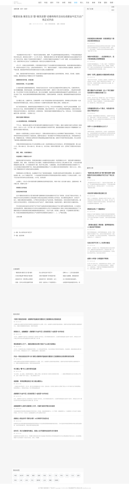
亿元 (73, 475)
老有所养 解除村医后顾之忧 (97, 193)
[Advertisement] (48, 38)
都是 (33, 475)
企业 (44, 480)
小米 (21, 480)
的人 (50, 475)
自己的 (21, 475)
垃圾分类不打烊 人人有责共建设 (98, 243)
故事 (112, 7)
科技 (45, 3)
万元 (32, 480)
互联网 (56, 480)
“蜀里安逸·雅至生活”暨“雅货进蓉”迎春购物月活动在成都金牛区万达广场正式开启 (101, 175)
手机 (61, 475)
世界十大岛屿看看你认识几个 (97, 126)
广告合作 (52, 488)
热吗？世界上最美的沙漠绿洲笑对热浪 (100, 75)
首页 (40, 3)
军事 (99, 3)
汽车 (57, 3)
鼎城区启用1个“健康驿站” (96, 209)
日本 (26, 480)
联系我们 (46, 488)
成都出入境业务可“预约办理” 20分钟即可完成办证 (31, 418)
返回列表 (21, 235)
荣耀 (50, 480)
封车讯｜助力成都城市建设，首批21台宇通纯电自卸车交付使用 (36, 431)
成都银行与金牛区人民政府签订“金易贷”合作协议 (31, 394)
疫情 (39, 475)
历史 (87, 3)
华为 (67, 475)
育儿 (81, 3)
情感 (111, 3)
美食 (93, 3)
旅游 (75, 3)
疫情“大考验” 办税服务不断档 (97, 259)
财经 (69, 3)
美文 (112, 10)
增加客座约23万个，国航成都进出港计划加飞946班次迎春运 (35, 344)
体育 (63, 3)
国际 (105, 3)
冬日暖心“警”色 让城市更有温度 (25, 369)
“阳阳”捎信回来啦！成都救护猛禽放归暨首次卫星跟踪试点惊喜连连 (37, 319)
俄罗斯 (38, 480)
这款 (78, 475)
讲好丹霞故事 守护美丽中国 (47, 276)
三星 (56, 475)
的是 (44, 475)
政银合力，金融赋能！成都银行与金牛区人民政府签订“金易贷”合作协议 (39, 332)
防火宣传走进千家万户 (25, 232)
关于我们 (40, 488)
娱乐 (51, 3)
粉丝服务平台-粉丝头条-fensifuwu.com (80, 488)
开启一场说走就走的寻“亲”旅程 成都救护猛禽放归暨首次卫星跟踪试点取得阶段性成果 (44, 356)
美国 (28, 475)
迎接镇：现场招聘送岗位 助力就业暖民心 (28, 381)
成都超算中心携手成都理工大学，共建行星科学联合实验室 (34, 406)
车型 (15, 480)
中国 (15, 475)
